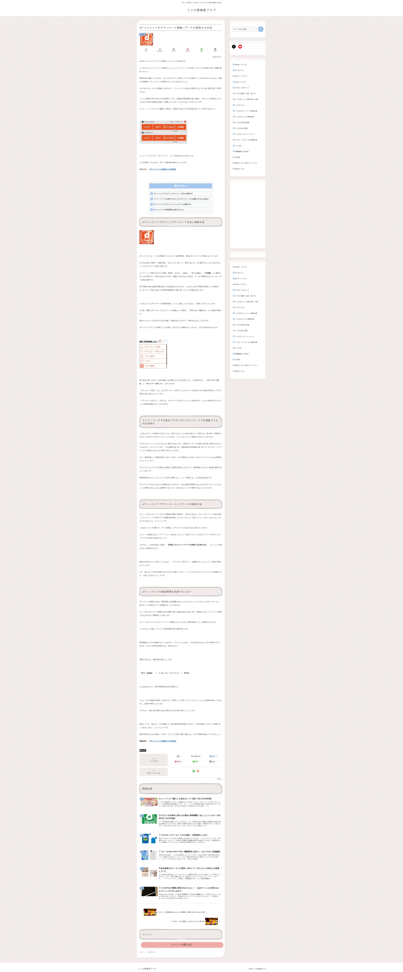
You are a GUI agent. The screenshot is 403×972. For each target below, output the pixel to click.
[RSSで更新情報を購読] (198, 771)
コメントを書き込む (182, 944)
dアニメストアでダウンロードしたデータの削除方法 (172, 204)
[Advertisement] (247, 214)
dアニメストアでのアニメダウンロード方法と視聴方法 (173, 193)
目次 (179, 186)
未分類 (144, 750)
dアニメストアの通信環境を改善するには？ (169, 210)
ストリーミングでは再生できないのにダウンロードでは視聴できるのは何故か (181, 199)
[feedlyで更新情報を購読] (193, 771)
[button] (215, 50)
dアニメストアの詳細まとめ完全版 (163, 741)
